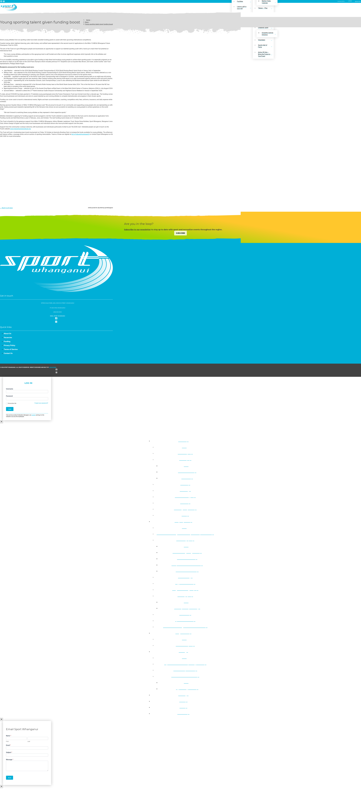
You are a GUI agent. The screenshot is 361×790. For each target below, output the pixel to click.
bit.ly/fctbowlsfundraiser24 (81, 134)
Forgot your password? (41, 403)
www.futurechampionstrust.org (20, 129)
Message (9, 759)
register (33, 415)
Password (9, 396)
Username (9, 389)
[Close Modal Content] (1, 421)
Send (9, 778)
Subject (9, 752)
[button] (56, 316)
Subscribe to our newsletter (137, 229)
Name (8, 736)
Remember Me (12, 403)
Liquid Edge (52, 367)
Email (8, 745)
